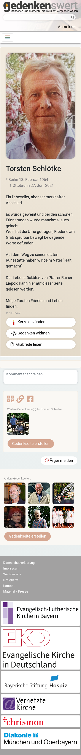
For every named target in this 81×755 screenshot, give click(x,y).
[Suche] (72, 17)
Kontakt (8, 586)
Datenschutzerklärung (19, 563)
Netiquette (11, 580)
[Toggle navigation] (7, 37)
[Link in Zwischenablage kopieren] (20, 400)
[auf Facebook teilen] (30, 400)
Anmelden (67, 27)
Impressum (11, 568)
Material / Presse (15, 591)
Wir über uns (12, 574)
